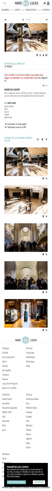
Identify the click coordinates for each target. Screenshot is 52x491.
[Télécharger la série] (42, 139)
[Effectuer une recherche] (44, 3)
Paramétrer (39, 482)
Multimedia (30, 357)
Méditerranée (31, 407)
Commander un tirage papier (17, 124)
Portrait (29, 348)
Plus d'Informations (13, 476)
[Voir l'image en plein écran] (46, 55)
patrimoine (8, 117)
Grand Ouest (7, 399)
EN (47, 85)
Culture (5, 366)
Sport (4, 361)
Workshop (30, 361)
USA (27, 421)
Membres (5, 10)
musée (6, 114)
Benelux (29, 425)
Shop (28, 366)
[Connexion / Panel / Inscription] (48, 3)
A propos (46, 10)
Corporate (30, 352)
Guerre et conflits (9, 388)
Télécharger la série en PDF (16, 127)
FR (43, 85)
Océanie (29, 412)
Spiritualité (6, 370)
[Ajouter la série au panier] (46, 139)
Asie (27, 403)
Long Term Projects (10, 383)
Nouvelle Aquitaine (9, 407)
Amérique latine (32, 399)
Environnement (8, 357)
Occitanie (5, 403)
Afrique (29, 394)
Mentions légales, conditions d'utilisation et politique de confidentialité (26, 487)
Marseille (5, 421)
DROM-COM (7, 412)
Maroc (28, 434)
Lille (3, 416)
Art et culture (9, 106)
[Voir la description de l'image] (43, 55)
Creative (5, 374)
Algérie (29, 438)
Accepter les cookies (16, 482)
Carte (17, 10)
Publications (30, 10)
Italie (28, 443)
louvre (6, 112)
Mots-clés (11, 103)
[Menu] (4, 3)
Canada (28, 416)
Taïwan (28, 429)
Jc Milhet (8, 66)
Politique (5, 348)
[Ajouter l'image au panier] (40, 55)
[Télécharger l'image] (37, 55)
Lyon (4, 429)
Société (5, 352)
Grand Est (6, 394)
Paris (6, 109)
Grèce (28, 447)
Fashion (5, 379)
